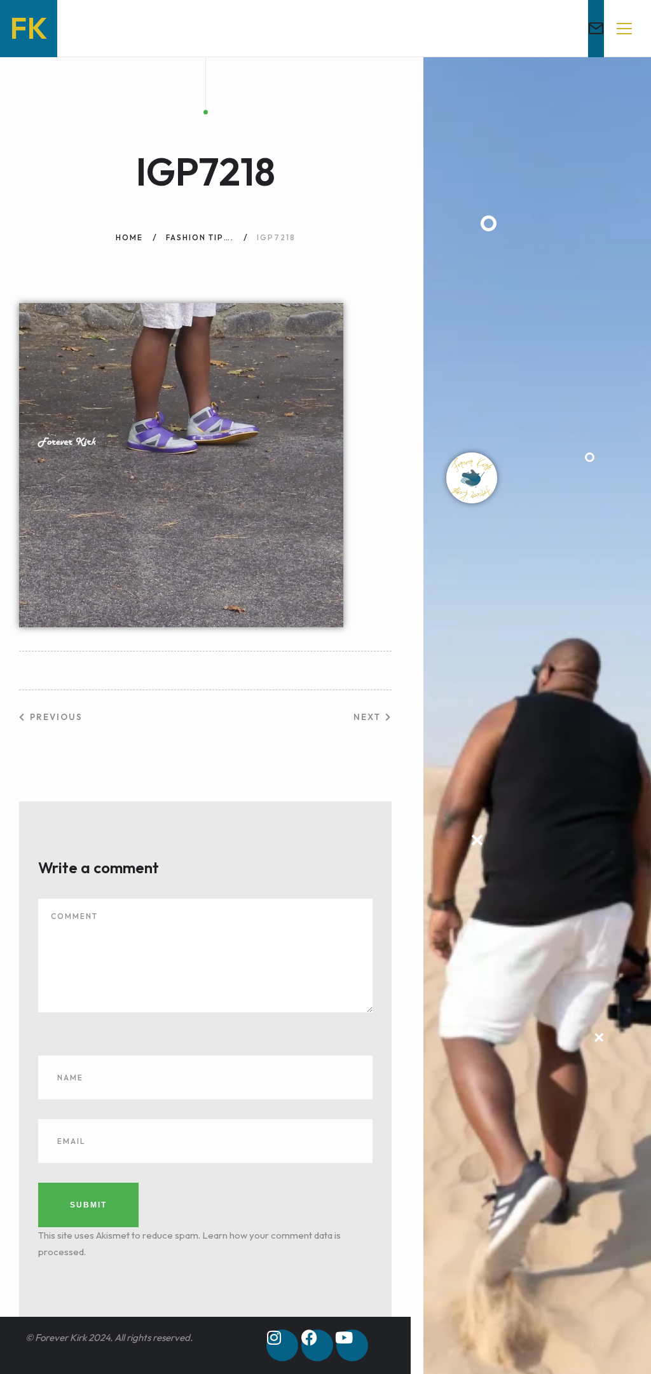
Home (129, 237)
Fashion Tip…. (200, 237)
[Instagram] (282, 1345)
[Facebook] (317, 1345)
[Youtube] (352, 1345)
